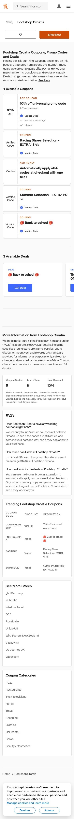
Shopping (12, 718)
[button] (68, 6)
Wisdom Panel (14, 607)
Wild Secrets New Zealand (22, 635)
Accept (49, 810)
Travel (9, 711)
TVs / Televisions (16, 696)
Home (6, 774)
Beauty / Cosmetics (18, 746)
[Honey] (5, 6)
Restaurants (13, 689)
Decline (25, 810)
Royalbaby (12, 621)
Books (9, 739)
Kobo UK (11, 600)
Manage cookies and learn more (28, 802)
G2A (8, 614)
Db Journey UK (15, 649)
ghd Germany (14, 593)
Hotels (10, 704)
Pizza (9, 682)
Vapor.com (12, 656)
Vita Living (12, 642)
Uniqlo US (12, 628)
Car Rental (12, 732)
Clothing (11, 725)
